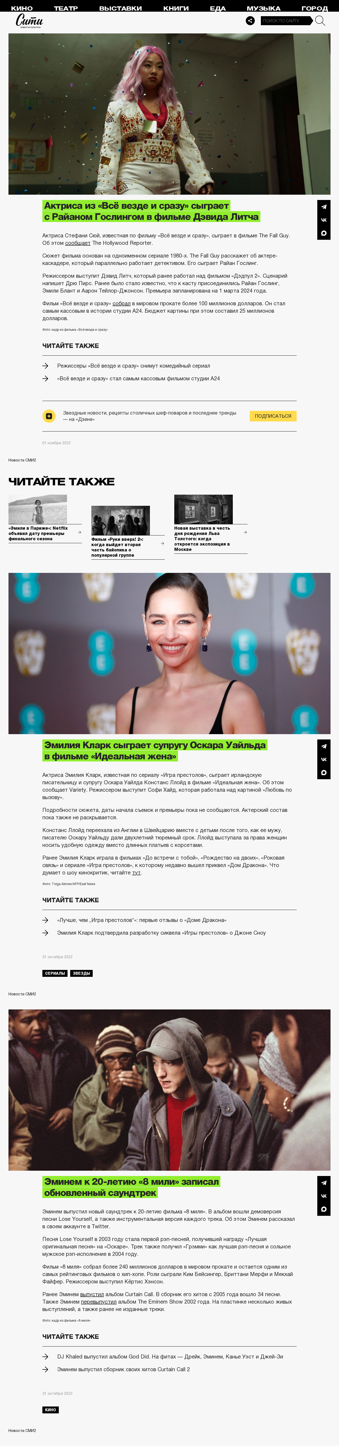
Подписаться (273, 416)
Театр (66, 8)
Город (315, 8)
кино (50, 1410)
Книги (176, 8)
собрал (122, 303)
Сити (29, 20)
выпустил (92, 1294)
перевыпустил (99, 1302)
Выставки (120, 8)
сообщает (78, 243)
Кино (22, 8)
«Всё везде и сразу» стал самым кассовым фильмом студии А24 (138, 378)
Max (324, 233)
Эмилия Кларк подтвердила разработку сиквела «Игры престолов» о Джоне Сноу (161, 933)
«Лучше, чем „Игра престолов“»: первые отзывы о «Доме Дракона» (141, 920)
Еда (218, 8)
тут (136, 873)
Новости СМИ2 (22, 460)
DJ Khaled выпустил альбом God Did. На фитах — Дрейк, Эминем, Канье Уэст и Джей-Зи (170, 1357)
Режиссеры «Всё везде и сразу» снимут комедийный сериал (133, 366)
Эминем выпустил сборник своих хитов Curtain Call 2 (123, 1369)
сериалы (55, 973)
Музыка (263, 8)
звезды (81, 973)
